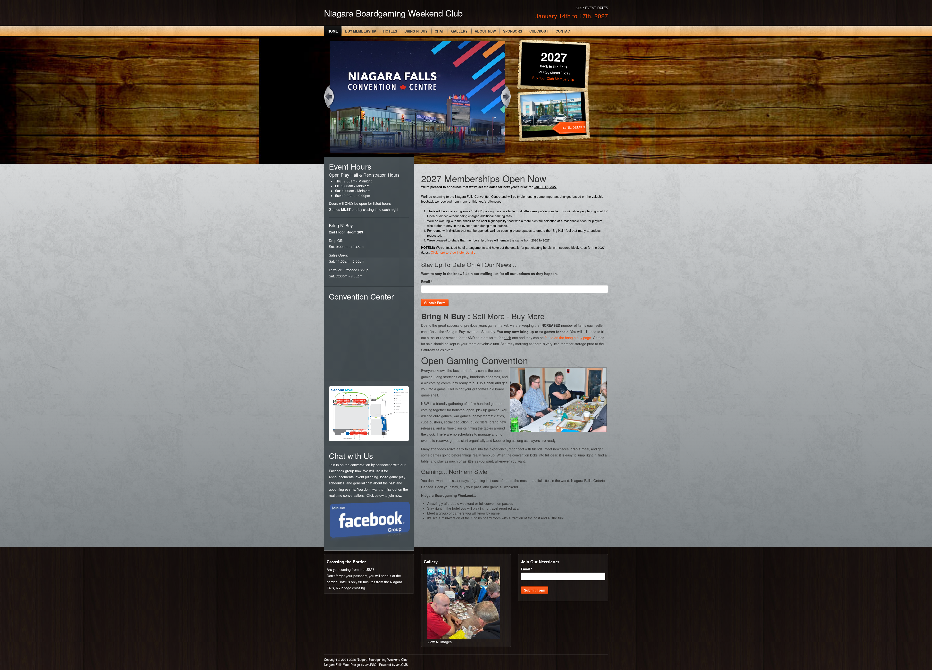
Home (333, 31)
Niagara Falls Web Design (342, 664)
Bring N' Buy (415, 31)
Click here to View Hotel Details (453, 252)
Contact (564, 31)
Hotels (390, 31)
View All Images (439, 641)
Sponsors (512, 31)
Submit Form (434, 302)
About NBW (485, 31)
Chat (439, 31)
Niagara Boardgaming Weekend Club (393, 13)
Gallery (459, 31)
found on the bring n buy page (568, 337)
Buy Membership (360, 31)
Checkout (538, 31)
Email (426, 281)
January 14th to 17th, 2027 (571, 15)
